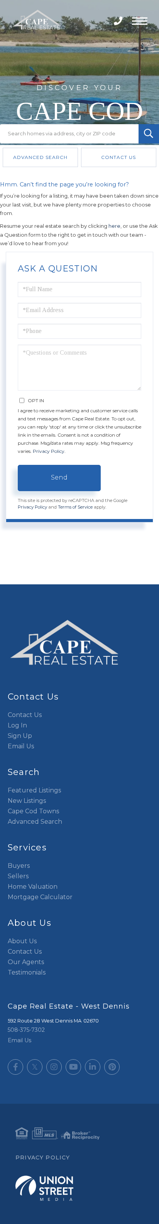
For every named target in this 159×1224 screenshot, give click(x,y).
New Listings (27, 800)
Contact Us (118, 157)
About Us (22, 941)
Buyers (19, 865)
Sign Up (20, 735)
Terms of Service (75, 507)
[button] (149, 133)
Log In (17, 725)
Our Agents (26, 962)
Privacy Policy (48, 451)
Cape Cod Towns (33, 811)
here (114, 226)
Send (59, 477)
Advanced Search (40, 157)
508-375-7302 (119, 21)
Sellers (18, 876)
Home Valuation (33, 886)
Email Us (21, 746)
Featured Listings (34, 790)
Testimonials (27, 972)
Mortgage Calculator (40, 897)
